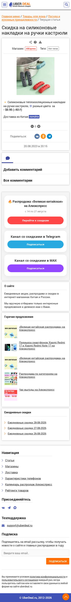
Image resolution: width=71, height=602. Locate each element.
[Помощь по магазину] (35, 42)
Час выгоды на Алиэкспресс (36, 389)
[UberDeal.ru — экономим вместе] (20, 4)
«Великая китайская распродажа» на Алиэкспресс (42, 328)
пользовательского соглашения (20, 580)
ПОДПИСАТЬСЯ (58, 561)
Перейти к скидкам (35, 220)
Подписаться (35, 244)
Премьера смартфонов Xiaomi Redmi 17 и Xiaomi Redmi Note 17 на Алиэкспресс (42, 345)
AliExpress (31, 48)
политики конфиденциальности (47, 576)
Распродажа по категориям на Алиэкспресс (38, 375)
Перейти (34, 116)
